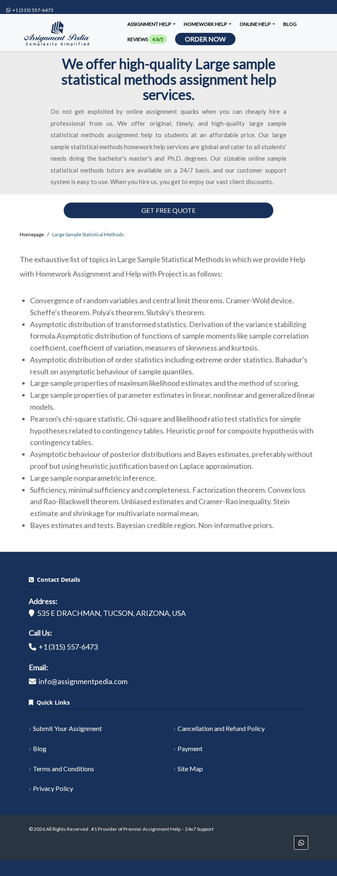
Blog (290, 24)
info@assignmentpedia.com (83, 681)
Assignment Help (149, 24)
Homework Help (206, 24)
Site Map (190, 768)
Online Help (255, 24)
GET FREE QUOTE (168, 210)
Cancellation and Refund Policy (221, 728)
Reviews (145, 39)
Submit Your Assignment (67, 728)
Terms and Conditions (63, 768)
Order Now (205, 39)
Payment (190, 748)
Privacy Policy (53, 788)
